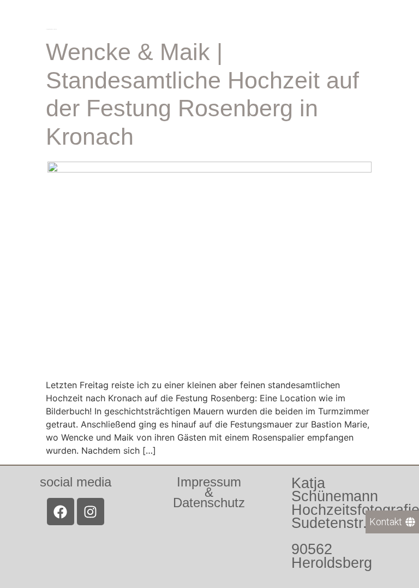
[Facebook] (60, 511)
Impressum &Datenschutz (209, 492)
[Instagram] (90, 511)
